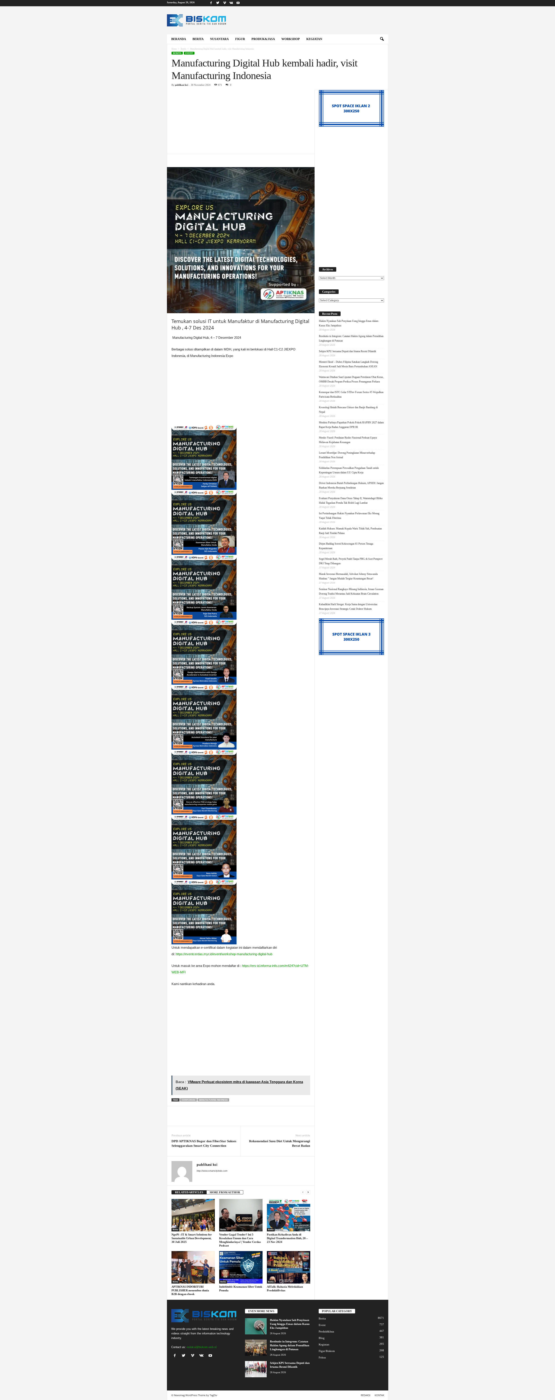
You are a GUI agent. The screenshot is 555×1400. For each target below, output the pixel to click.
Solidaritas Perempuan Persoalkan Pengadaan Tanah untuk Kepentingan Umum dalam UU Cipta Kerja (349, 470)
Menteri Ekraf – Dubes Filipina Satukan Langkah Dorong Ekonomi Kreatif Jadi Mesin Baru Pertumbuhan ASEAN (348, 364)
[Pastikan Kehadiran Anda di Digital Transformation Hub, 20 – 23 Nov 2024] (288, 1215)
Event (189, 53)
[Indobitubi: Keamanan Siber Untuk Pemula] (241, 1267)
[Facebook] (211, 3)
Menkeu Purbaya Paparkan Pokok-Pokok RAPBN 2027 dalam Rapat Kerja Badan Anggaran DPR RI (351, 425)
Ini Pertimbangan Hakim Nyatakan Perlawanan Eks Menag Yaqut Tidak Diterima (349, 515)
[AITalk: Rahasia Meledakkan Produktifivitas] (288, 1267)
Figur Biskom (327, 1351)
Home (174, 49)
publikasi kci (181, 85)
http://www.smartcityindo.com (212, 1170)
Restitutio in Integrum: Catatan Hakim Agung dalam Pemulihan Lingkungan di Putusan (351, 338)
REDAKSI (365, 1395)
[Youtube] (238, 3)
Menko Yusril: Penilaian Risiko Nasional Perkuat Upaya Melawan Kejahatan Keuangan (348, 440)
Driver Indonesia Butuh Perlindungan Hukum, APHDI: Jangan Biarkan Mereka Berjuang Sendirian (351, 485)
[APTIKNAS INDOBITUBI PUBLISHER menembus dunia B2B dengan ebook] (193, 1267)
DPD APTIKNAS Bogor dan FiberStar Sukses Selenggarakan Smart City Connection (203, 1143)
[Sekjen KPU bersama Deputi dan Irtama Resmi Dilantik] (256, 1369)
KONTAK (379, 1395)
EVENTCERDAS (188, 1099)
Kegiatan (314, 39)
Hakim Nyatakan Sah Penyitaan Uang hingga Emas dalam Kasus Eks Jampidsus (348, 323)
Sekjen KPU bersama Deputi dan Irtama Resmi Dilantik (347, 351)
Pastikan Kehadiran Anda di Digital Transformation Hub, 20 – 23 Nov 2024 (287, 1238)
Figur (240, 39)
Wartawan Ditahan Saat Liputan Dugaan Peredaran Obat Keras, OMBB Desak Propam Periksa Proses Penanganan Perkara (351, 379)
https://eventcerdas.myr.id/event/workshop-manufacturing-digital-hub (224, 954)
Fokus (322, 1357)
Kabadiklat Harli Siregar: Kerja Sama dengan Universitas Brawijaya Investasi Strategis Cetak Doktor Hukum (348, 606)
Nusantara (219, 39)
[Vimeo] (224, 3)
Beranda (178, 39)
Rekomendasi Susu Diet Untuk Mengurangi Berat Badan (279, 1143)
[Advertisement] (240, 122)
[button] (382, 39)
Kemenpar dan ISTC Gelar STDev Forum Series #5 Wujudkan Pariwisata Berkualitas (351, 394)
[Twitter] (217, 3)
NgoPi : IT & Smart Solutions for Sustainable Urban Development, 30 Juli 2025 (191, 1238)
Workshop (290, 39)
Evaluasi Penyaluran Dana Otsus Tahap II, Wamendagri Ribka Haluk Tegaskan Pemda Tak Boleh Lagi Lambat (350, 500)
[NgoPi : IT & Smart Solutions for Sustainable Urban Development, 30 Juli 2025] (193, 1215)
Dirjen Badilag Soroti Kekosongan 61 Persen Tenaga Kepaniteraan (346, 546)
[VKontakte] (231, 3)
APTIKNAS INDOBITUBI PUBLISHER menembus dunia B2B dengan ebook (190, 1290)
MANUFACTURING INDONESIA (213, 1099)
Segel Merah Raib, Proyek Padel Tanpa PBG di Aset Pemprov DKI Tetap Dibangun (351, 561)
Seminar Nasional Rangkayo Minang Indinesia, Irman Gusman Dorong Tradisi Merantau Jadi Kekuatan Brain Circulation (351, 591)
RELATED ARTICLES (189, 1192)
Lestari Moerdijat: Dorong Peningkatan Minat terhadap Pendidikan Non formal (347, 455)
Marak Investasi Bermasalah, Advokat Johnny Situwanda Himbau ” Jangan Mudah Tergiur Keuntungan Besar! (348, 576)
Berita (198, 39)
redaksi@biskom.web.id (202, 1347)
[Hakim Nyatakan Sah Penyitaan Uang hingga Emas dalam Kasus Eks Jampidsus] (256, 1326)
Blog (322, 1338)
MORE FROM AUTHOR (225, 1192)
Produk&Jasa (263, 39)
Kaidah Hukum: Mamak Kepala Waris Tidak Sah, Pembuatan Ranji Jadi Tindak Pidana (350, 531)
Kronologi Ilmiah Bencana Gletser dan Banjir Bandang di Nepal (348, 409)
